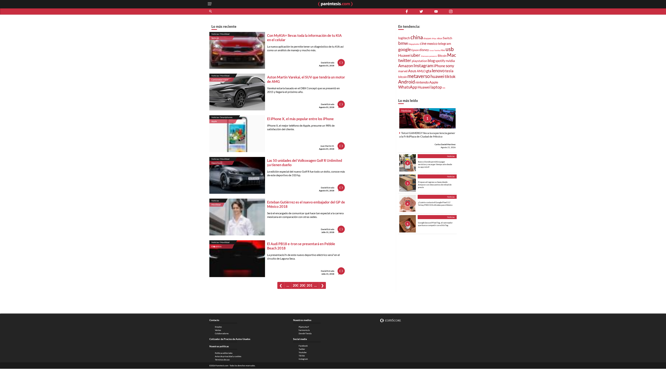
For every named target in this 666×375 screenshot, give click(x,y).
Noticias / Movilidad (220, 34)
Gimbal (431, 50)
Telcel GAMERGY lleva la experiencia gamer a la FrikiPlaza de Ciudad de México (427, 134)
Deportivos (216, 163)
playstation (419, 61)
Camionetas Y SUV (219, 79)
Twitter (302, 349)
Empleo (218, 327)
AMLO (421, 71)
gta (428, 70)
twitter (404, 60)
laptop (436, 87)
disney (424, 50)
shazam (427, 38)
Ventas (218, 330)
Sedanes (215, 38)
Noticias (215, 200)
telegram (444, 43)
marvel (403, 71)
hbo (443, 50)
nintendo (422, 82)
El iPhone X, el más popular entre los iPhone (300, 119)
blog (431, 60)
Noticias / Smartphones (221, 117)
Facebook (303, 345)
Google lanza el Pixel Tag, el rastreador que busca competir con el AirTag (435, 224)
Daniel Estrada (327, 62)
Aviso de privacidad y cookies (228, 356)
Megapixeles (413, 44)
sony (450, 65)
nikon (439, 38)
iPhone (439, 65)
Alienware (425, 56)
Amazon (405, 65)
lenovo (438, 70)
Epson (415, 50)
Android (406, 82)
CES (443, 88)
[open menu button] (209, 4)
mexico (432, 43)
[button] (211, 11)
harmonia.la (304, 330)
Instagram (423, 65)
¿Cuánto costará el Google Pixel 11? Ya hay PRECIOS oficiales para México (435, 203)
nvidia (450, 61)
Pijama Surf (304, 327)
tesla (449, 71)
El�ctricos (216, 246)
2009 (302, 285)
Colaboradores (222, 333)
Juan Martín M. (327, 146)
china (417, 37)
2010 (309, 285)
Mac (451, 55)
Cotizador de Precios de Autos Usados (229, 339)
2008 (295, 285)
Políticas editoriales (223, 353)
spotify (440, 61)
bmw (403, 43)
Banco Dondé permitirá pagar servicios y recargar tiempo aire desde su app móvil (435, 164)
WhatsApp (407, 87)
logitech (404, 38)
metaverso (418, 76)
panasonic (433, 56)
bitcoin (402, 77)
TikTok (302, 355)
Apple (214, 121)
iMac (434, 38)
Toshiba (437, 50)
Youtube (302, 352)
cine (423, 43)
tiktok (450, 76)
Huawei (404, 55)
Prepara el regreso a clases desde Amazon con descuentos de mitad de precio (434, 185)
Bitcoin (442, 55)
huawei (437, 76)
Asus (412, 70)
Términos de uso (222, 359)
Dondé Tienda (305, 333)
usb (450, 49)
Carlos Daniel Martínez (445, 144)
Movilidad (216, 204)
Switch (447, 38)
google (404, 49)
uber (415, 55)
